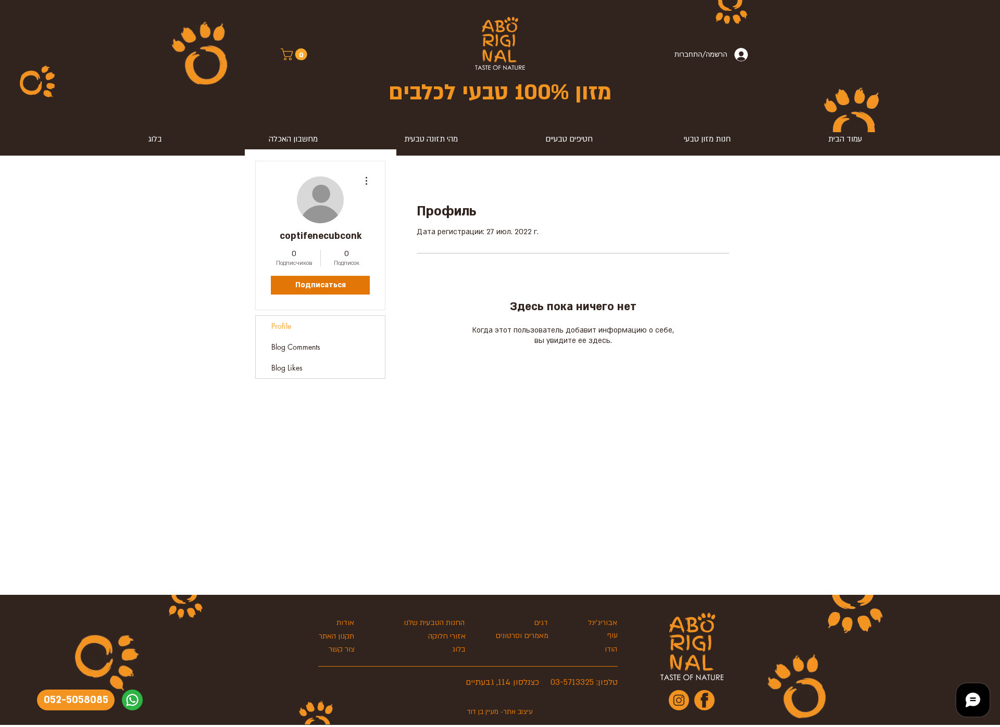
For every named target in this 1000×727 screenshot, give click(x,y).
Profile (281, 326)
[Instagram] (679, 700)
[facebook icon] (704, 700)
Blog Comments (295, 347)
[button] (295, 54)
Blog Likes (287, 368)
